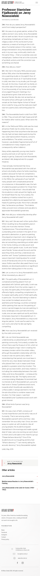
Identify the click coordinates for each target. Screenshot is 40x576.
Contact (3, 537)
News (3, 530)
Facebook (4, 532)
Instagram (4, 535)
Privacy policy (5, 539)
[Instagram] (22, 562)
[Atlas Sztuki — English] (7, 2)
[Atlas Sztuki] (7, 510)
